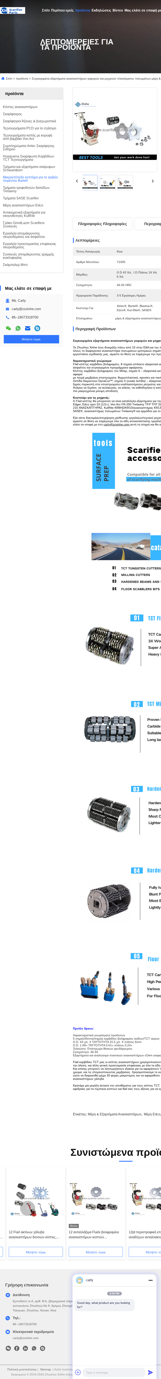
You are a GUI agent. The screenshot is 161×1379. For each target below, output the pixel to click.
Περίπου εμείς (62, 10)
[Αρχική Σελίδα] (12, 10)
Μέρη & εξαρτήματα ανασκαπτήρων (114, 1114)
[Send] (150, 1372)
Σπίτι (46, 10)
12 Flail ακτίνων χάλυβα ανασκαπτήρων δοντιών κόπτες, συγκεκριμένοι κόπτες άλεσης (32, 1235)
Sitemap (45, 1369)
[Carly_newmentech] (37, 328)
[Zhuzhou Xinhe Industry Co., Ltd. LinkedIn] (25, 1349)
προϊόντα (82, 10)
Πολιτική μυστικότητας (22, 1369)
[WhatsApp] (18, 328)
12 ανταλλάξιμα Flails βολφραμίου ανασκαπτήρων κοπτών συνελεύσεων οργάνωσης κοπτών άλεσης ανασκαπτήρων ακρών (94, 1235)
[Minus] (150, 1280)
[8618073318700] (34, 1349)
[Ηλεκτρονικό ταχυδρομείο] (27, 328)
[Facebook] (17, 1349)
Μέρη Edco (152, 1114)
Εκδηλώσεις (101, 10)
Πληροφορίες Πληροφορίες (102, 224)
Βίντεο (118, 10)
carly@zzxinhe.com (26, 309)
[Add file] (78, 1372)
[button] (27, 1208)
